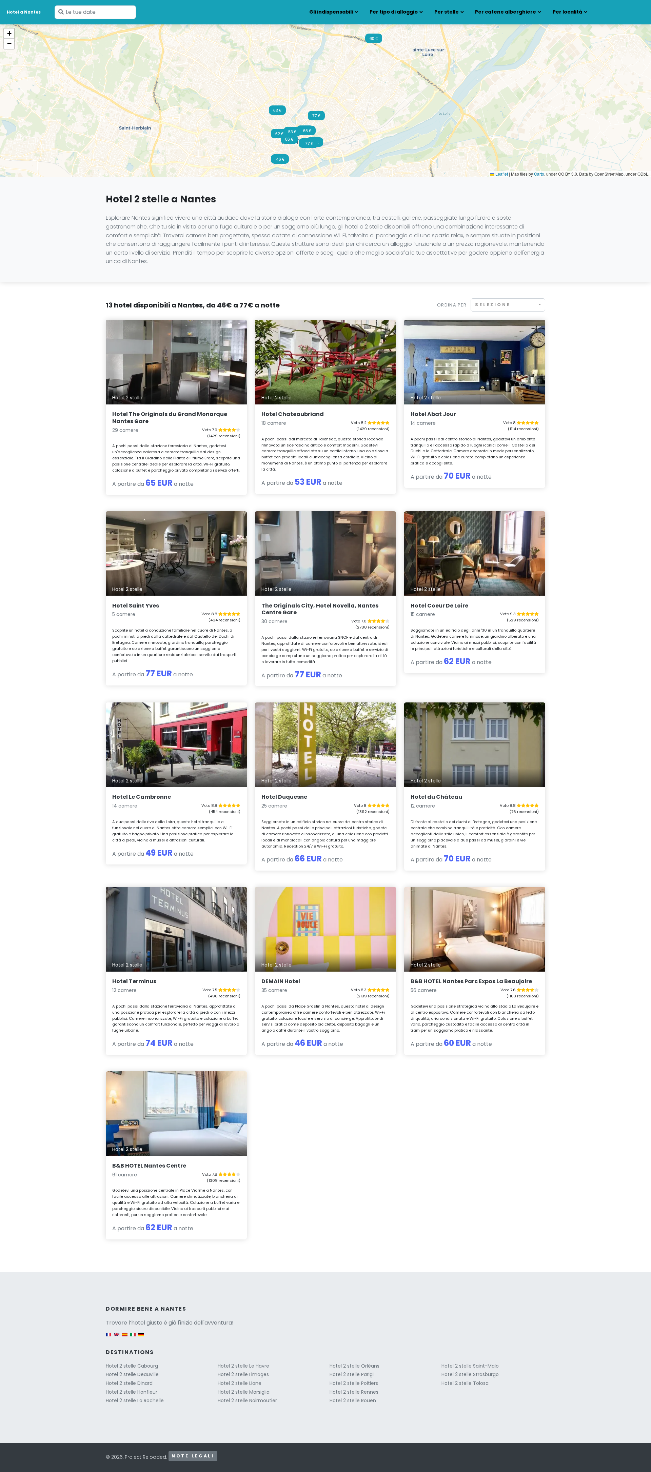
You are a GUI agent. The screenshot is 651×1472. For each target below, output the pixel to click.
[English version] (116, 1337)
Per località (567, 11)
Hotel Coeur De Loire (439, 606)
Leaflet (501, 174)
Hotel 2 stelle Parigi (352, 1374)
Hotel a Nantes (24, 12)
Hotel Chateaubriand (292, 414)
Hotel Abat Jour (433, 414)
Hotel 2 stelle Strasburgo (470, 1374)
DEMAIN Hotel (280, 981)
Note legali (193, 1456)
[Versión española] (124, 1337)
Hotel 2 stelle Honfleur (131, 1392)
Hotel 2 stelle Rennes (354, 1392)
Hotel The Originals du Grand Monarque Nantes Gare (169, 417)
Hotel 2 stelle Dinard (129, 1383)
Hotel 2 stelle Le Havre (243, 1365)
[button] (307, 132)
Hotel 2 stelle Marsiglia (244, 1392)
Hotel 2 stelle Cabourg (132, 1365)
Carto (539, 174)
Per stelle (446, 11)
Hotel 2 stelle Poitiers (354, 1383)
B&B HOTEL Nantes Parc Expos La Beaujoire (471, 981)
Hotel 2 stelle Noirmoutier (247, 1400)
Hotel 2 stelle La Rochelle (135, 1400)
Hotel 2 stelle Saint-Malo (470, 1365)
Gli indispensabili (331, 11)
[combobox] (508, 305)
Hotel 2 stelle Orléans (354, 1365)
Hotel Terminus (134, 981)
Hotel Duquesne (284, 797)
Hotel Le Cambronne (141, 797)
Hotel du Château (436, 797)
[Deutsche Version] (141, 1337)
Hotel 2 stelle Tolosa (465, 1383)
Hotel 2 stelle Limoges (243, 1374)
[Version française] (108, 1337)
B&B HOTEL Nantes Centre (149, 1166)
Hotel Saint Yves (135, 606)
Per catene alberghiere (505, 11)
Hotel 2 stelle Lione (239, 1383)
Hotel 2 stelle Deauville (132, 1374)
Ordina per (452, 305)
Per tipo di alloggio (394, 11)
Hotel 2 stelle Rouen (353, 1400)
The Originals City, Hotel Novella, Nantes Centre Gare (319, 609)
